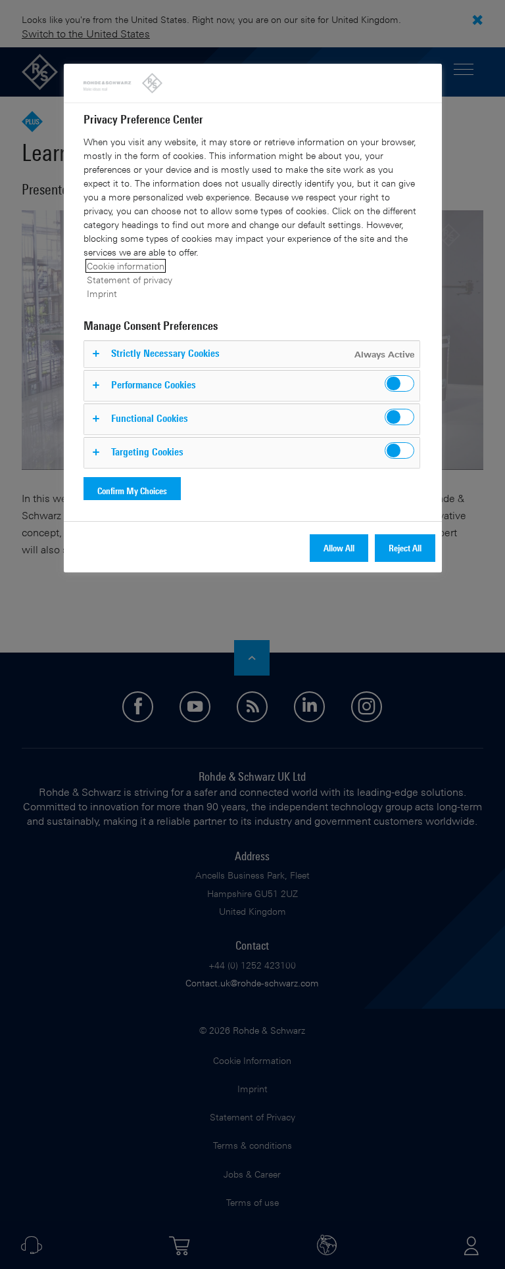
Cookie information (125, 265)
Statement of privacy (129, 279)
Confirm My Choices (132, 490)
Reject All (405, 547)
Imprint (102, 293)
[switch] (399, 383)
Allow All (339, 547)
